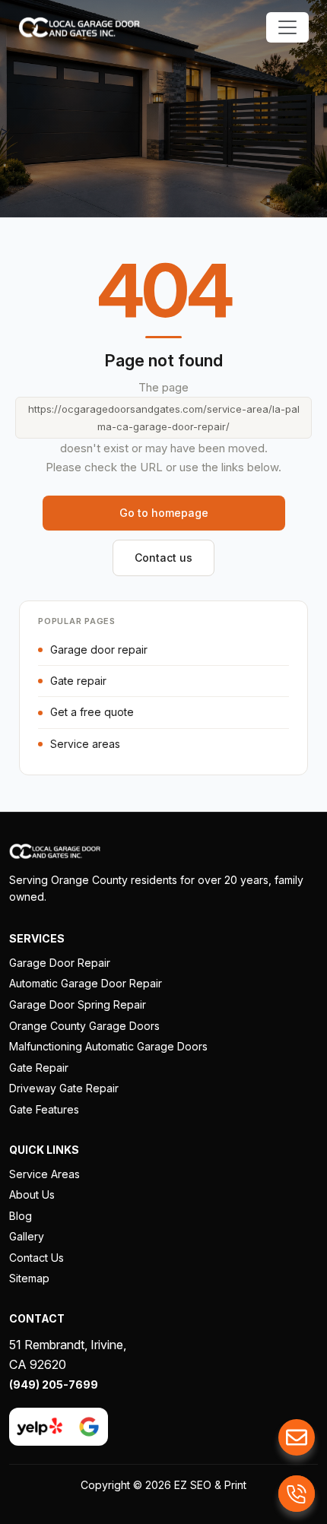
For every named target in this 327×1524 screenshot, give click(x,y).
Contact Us (36, 1257)
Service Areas (44, 1174)
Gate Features (44, 1109)
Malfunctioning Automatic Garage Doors (108, 1046)
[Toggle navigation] (287, 27)
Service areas (85, 743)
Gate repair (78, 680)
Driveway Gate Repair (64, 1088)
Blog (20, 1215)
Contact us (163, 557)
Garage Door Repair (59, 962)
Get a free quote (92, 711)
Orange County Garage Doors (84, 1025)
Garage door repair (99, 649)
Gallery (26, 1236)
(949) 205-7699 (53, 1384)
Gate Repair (38, 1067)
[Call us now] (296, 1493)
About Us (32, 1194)
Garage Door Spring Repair (77, 1004)
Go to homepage (163, 512)
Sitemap (29, 1278)
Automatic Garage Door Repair (85, 983)
